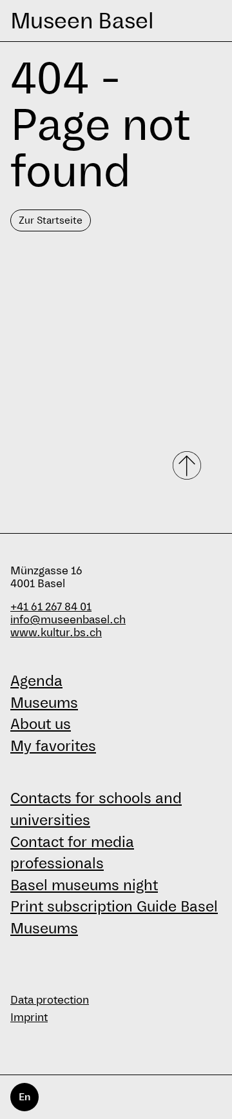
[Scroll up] (188, 465)
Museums (44, 703)
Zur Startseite (50, 220)
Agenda (36, 681)
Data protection (49, 1000)
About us (40, 724)
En (24, 1097)
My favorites (53, 746)
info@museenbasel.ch (68, 620)
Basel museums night (84, 885)
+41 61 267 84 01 (51, 607)
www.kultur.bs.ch (56, 632)
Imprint (29, 1017)
